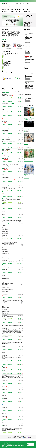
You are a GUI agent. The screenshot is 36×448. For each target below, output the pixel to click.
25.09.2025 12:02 (20, 294)
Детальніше (6, 84)
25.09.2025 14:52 (20, 117)
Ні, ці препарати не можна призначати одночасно (9, 242)
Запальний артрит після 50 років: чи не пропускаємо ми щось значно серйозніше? (28, 161)
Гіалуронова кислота (5, 284)
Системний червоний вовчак (6, 303)
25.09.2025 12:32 (20, 144)
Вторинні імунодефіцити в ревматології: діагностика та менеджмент (28, 39)
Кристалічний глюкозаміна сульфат (7, 283)
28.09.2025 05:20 (20, 103)
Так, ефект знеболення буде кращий (8, 244)
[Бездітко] (14, 45)
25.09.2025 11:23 (20, 346)
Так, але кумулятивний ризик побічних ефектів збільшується (11, 245)
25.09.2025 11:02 (20, 375)
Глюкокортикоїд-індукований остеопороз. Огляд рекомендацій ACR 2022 (28, 97)
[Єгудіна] (3, 45)
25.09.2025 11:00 (20, 416)
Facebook (9, 437)
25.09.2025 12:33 (20, 139)
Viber (30, 437)
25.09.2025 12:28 (20, 203)
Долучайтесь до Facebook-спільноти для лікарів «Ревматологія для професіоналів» (18, 1)
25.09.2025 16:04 (20, 112)
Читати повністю (5, 39)
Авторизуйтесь (27, 25)
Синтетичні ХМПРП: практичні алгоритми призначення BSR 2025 (29, 75)
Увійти (4, 6)
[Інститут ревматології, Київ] (5, 4)
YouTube (20, 437)
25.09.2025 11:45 (20, 328)
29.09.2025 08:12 (20, 98)
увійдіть (20, 91)
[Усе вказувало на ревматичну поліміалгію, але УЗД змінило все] (29, 124)
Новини (21, 3)
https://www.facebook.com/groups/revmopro (8, 141)
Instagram (14, 437)
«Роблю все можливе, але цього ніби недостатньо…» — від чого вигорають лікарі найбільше (29, 145)
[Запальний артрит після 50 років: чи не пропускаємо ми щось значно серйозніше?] (29, 153)
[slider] (11, 103)
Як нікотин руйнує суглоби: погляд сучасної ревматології (29, 118)
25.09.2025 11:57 (20, 319)
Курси (18, 3)
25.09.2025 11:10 (20, 361)
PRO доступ (29, 3)
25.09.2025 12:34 (20, 121)
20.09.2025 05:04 (20, 425)
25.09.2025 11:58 (20, 315)
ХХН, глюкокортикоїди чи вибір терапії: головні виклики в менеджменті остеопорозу (29, 176)
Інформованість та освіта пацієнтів (8, 282)
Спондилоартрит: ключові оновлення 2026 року (29, 50)
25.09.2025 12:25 (20, 214)
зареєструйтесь (27, 26)
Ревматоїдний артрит (5, 302)
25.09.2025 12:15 (20, 264)
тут (16, 443)
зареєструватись (9, 6)
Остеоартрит (5, 301)
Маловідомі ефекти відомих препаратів (29, 86)
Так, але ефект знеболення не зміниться (8, 243)
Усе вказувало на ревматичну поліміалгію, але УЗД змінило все (28, 129)
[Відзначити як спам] (22, 101)
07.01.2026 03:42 (20, 94)
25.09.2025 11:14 (20, 355)
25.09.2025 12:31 (20, 177)
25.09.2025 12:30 (20, 198)
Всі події (15, 3)
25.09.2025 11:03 (20, 370)
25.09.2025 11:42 (20, 336)
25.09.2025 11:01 (20, 398)
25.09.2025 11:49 (20, 324)
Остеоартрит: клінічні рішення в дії (29, 60)
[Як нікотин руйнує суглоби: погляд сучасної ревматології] (29, 111)
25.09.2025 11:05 (20, 366)
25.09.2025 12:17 (20, 260)
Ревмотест (25, 3)
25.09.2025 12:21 (20, 235)
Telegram (25, 437)
